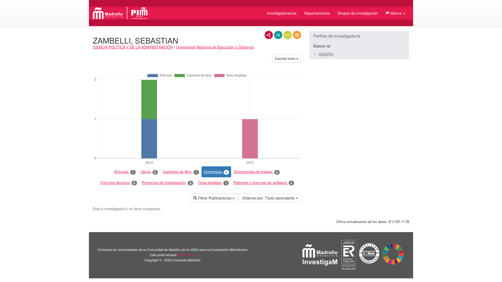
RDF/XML (269, 35)
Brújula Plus (186, 254)
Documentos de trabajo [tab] (256, 171)
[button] (395, 13)
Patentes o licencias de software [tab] (262, 182)
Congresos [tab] (215, 171)
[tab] (359, 36)
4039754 (326, 53)
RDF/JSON (297, 35)
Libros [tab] (148, 171)
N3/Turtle (287, 35)
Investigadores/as (281, 13)
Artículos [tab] (124, 171)
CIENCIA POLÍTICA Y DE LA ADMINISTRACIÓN (133, 47)
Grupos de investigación (358, 13)
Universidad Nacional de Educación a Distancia (215, 47)
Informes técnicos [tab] (117, 182)
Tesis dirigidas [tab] (212, 182)
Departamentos (317, 13)
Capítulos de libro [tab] (180, 171)
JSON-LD (278, 35)
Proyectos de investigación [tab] (166, 182)
